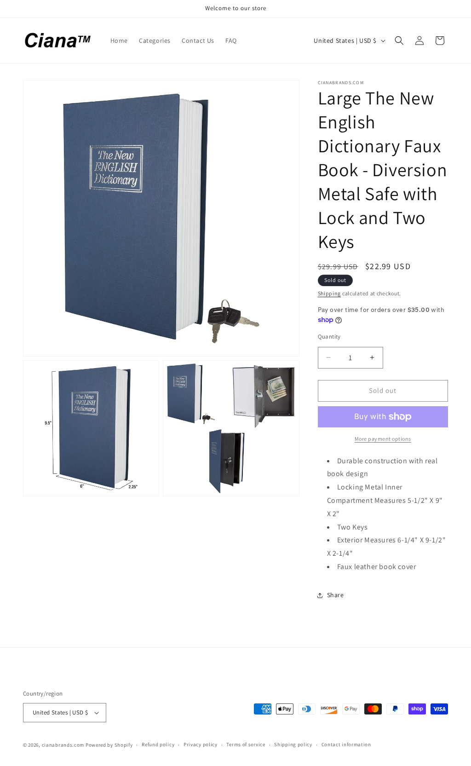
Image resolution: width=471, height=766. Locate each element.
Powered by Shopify (109, 745)
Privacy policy (201, 744)
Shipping (329, 293)
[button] (399, 40)
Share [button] (335, 595)
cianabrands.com (63, 745)
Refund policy (158, 744)
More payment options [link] (383, 438)
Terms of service (245, 744)
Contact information (346, 744)
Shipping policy (293, 744)
